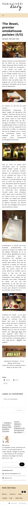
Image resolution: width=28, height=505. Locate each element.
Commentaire (19, 410)
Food (17, 38)
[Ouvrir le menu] (3, 15)
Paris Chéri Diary (9, 488)
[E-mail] (25, 492)
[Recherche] (21, 464)
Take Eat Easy (16, 331)
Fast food (12, 38)
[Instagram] (22, 492)
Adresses (5, 38)
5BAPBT (19, 340)
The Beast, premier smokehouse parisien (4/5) (12, 29)
